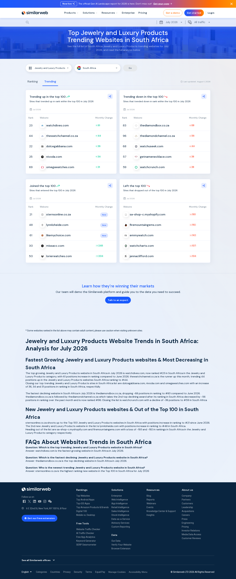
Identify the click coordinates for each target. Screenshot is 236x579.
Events (150, 507)
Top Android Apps (85, 499)
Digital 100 (81, 511)
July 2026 (172, 22)
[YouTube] (40, 501)
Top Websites (83, 495)
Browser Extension (120, 548)
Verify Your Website (121, 544)
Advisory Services (120, 523)
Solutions (117, 490)
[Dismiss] (231, 4)
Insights (150, 515)
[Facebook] (24, 501)
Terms (88, 572)
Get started (194, 12)
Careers (186, 515)
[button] (49, 68)
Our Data (115, 541)
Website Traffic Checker (88, 529)
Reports (151, 499)
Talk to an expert (118, 300)
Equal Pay (100, 572)
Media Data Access (191, 534)
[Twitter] (29, 501)
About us (187, 490)
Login (211, 12)
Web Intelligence (119, 499)
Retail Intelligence (120, 507)
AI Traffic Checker (85, 533)
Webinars (151, 503)
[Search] (118, 22)
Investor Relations (191, 530)
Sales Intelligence (120, 511)
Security (78, 572)
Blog (149, 495)
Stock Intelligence (120, 515)
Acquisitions (188, 511)
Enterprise (116, 495)
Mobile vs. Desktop (85, 515)
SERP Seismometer (86, 544)
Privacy (67, 572)
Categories (41, 572)
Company (187, 495)
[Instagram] (45, 501)
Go (130, 68)
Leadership (187, 507)
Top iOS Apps (83, 503)
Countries (55, 572)
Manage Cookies (117, 572)
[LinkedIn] (34, 501)
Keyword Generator (86, 541)
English (25, 572)
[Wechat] (50, 501)
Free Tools (82, 523)
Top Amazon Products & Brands (92, 507)
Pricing (185, 526)
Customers (187, 503)
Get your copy (161, 3)
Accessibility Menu (138, 572)
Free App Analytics (85, 537)
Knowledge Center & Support (161, 511)
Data (114, 535)
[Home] (35, 13)
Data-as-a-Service (120, 519)
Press (185, 519)
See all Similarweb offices (36, 560)
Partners (186, 499)
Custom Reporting (120, 526)
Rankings (81, 490)
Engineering (188, 523)
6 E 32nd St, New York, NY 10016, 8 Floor (46, 508)
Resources (153, 490)
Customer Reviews (191, 538)
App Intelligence (119, 503)
